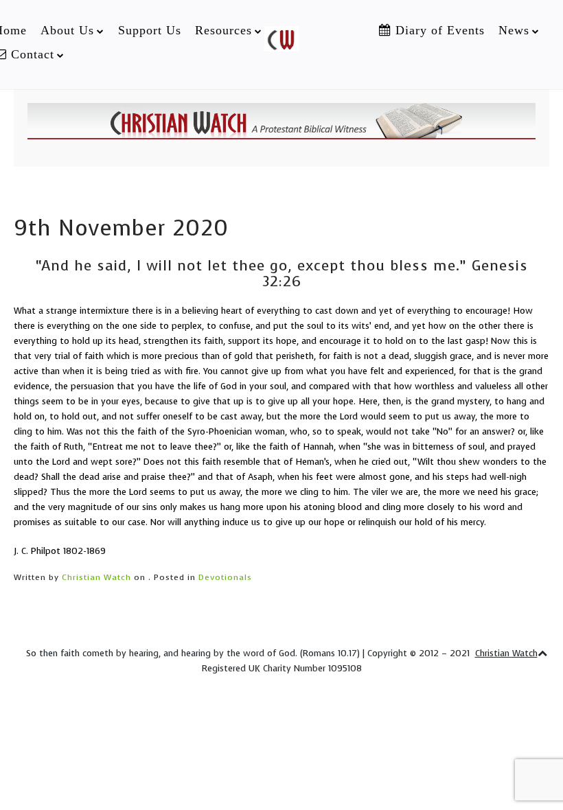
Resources (223, 30)
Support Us (149, 30)
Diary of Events (438, 30)
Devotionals (225, 577)
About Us (67, 30)
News (513, 30)
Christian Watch (96, 577)
